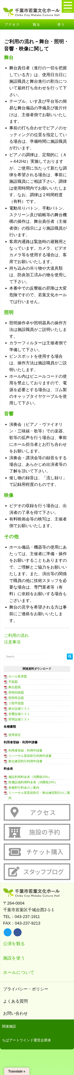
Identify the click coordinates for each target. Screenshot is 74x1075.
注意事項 (12, 642)
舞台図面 (14, 687)
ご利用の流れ (16, 635)
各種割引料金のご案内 (23, 787)
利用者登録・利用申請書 (25, 750)
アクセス (12, 24)
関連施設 (9, 1026)
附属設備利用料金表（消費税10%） (33, 782)
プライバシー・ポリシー (25, 989)
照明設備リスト (19, 719)
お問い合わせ (15, 1013)
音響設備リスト (19, 714)
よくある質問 (15, 1001)
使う (61, 24)
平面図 (13, 681)
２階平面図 (16, 703)
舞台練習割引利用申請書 (25, 761)
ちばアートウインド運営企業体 (26, 1040)
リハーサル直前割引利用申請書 (30, 756)
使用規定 (14, 734)
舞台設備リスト (19, 708)
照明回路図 (16, 692)
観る (36, 24)
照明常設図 (16, 698)
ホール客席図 (17, 676)
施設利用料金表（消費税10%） (29, 777)
